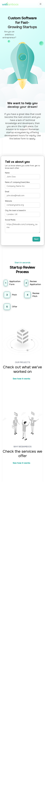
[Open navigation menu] (40, 4)
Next (36, 239)
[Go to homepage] (10, 4)
